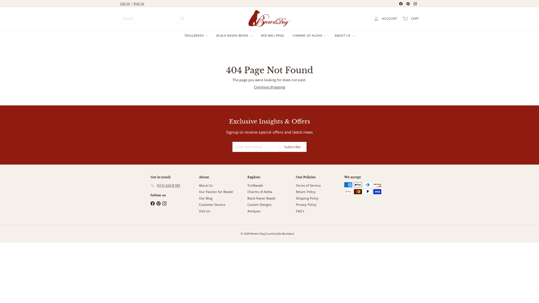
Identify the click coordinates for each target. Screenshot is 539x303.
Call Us (125, 3)
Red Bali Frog (272, 35)
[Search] (182, 18)
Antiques (253, 211)
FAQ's (300, 211)
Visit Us (138, 3)
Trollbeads (194, 35)
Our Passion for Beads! (216, 192)
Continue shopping (269, 87)
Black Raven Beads (232, 35)
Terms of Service (308, 185)
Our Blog (205, 198)
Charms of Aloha (308, 35)
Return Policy (306, 192)
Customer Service (212, 204)
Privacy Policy (306, 204)
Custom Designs (259, 204)
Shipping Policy (307, 198)
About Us (343, 35)
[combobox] (153, 18)
